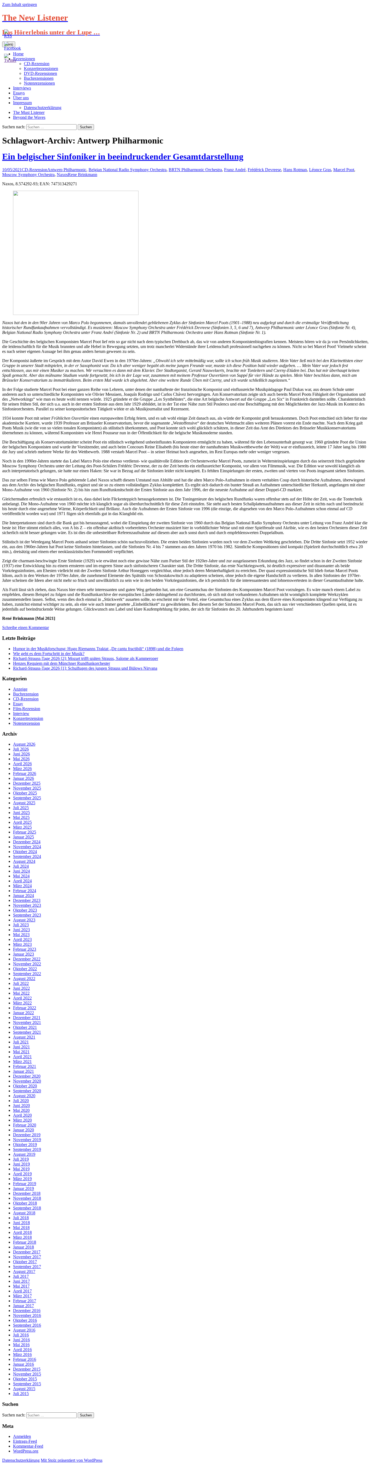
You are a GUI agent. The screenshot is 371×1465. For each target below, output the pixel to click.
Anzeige (20, 689)
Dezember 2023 (26, 900)
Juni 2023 (21, 929)
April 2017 (22, 1291)
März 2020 (22, 1120)
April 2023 (22, 939)
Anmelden (22, 1436)
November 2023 (27, 905)
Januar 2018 (23, 1247)
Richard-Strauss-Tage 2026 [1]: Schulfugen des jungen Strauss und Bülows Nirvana (85, 668)
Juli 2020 (21, 1100)
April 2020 (22, 1115)
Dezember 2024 (26, 842)
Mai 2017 (21, 1286)
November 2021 (27, 1022)
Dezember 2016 (26, 1310)
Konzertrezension (28, 718)
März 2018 (22, 1237)
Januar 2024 (23, 895)
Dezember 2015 (26, 1369)
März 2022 (22, 1003)
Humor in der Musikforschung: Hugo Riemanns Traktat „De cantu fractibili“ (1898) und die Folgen (98, 648)
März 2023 (22, 944)
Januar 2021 (23, 1071)
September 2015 (27, 1383)
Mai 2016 (21, 1344)
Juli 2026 (21, 749)
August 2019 (24, 1154)
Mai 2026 (21, 759)
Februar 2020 (24, 1125)
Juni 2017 (21, 1281)
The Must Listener (29, 112)
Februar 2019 (24, 1183)
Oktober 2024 (25, 851)
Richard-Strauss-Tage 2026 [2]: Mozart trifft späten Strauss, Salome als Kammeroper (85, 658)
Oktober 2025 (25, 793)
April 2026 (22, 763)
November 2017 (27, 1257)
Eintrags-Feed (25, 1441)
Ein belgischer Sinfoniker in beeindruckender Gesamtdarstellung (122, 156)
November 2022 (27, 964)
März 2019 (22, 1178)
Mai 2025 (21, 817)
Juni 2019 (21, 1164)
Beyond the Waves (29, 117)
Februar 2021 (24, 1066)
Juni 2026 (21, 754)
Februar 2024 (24, 890)
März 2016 (22, 1354)
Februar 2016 (24, 1359)
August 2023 (24, 920)
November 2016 (27, 1315)
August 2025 (24, 802)
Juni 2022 (21, 988)
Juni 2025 (21, 812)
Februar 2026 (24, 773)
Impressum (22, 102)
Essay (18, 703)
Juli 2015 (21, 1393)
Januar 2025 (23, 837)
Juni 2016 (21, 1340)
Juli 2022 (21, 983)
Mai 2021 (21, 1051)
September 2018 (27, 1208)
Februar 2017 (24, 1300)
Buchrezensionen (39, 78)
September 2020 (27, 1091)
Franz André (235, 169)
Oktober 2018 (25, 1203)
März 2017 (22, 1296)
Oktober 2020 (25, 1086)
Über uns (21, 97)
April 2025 (22, 822)
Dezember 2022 (26, 959)
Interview (21, 713)
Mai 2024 (21, 876)
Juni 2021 (21, 1047)
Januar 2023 (23, 954)
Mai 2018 (21, 1227)
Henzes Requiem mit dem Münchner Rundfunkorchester (61, 663)
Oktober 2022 (25, 968)
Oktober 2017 (25, 1261)
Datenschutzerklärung (42, 107)
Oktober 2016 (25, 1320)
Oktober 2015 (25, 1379)
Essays (19, 93)
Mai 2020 (21, 1110)
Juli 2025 (21, 807)
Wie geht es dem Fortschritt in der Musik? (48, 653)
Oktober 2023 (25, 910)
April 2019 (22, 1174)
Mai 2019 (21, 1169)
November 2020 (27, 1081)
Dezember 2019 (26, 1134)
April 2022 (22, 998)
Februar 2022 (24, 1008)
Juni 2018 (21, 1222)
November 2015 (27, 1374)
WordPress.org (25, 1451)
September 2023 (27, 915)
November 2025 (27, 788)
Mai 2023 (21, 934)
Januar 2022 (23, 1012)
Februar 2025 (24, 832)
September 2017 (27, 1266)
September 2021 (27, 1032)
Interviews (22, 88)
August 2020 (24, 1095)
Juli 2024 (21, 866)
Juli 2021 (21, 1042)
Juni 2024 (21, 871)
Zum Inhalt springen (19, 4)
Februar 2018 (24, 1242)
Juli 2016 (21, 1335)
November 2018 (27, 1198)
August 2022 (24, 978)
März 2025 (22, 827)
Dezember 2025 (26, 783)
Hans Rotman (295, 169)
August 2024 (24, 861)
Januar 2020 (23, 1130)
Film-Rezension (26, 708)
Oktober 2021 (25, 1027)
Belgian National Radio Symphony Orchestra (127, 169)
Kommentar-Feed (28, 1446)
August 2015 (24, 1388)
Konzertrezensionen (41, 68)
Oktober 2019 (25, 1144)
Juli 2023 (21, 925)
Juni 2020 (21, 1105)
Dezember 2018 (26, 1193)
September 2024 (27, 856)
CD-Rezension (34, 169)
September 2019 (27, 1149)
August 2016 (24, 1330)
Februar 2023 (24, 949)
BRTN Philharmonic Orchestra (195, 169)
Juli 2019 (21, 1159)
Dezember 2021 (26, 1017)
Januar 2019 (23, 1188)
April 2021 (22, 1056)
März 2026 (22, 768)
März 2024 (22, 885)
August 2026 (24, 744)
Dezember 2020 (26, 1076)
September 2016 (27, 1325)
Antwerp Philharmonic (66, 169)
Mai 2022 (21, 993)
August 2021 (24, 1037)
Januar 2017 (23, 1305)
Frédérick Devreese (264, 169)
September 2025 (27, 798)
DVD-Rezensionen (40, 73)
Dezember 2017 (26, 1252)
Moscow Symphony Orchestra (28, 174)
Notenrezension (26, 723)
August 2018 (24, 1213)
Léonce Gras (320, 169)
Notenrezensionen (39, 83)
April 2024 (22, 881)
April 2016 (22, 1349)
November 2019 (27, 1139)
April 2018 (22, 1232)
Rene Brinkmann (82, 174)
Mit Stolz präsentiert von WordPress (71, 1460)
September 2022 (27, 973)
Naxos (62, 174)
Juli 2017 (21, 1276)
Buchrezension (26, 694)
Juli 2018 (21, 1217)
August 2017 (24, 1271)
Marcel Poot (343, 169)
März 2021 (22, 1061)
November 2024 (27, 846)
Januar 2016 (23, 1364)
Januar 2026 (23, 778)
